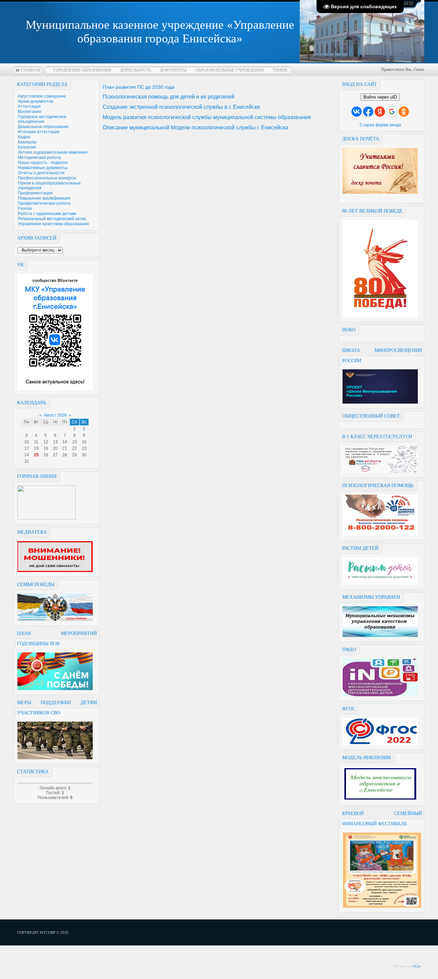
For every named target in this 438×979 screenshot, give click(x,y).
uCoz (417, 966)
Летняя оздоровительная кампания (53, 152)
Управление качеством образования (53, 223)
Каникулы (27, 142)
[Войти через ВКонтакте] (356, 111)
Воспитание (29, 111)
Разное (25, 208)
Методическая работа (39, 157)
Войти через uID (380, 97)
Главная (30, 70)
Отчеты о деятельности (41, 172)
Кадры (24, 137)
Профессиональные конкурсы (47, 178)
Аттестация (29, 106)
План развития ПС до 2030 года (139, 87)
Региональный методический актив (52, 218)
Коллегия (27, 147)
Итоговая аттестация (39, 131)
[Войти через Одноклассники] (404, 111)
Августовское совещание (42, 96)
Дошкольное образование (43, 126)
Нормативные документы (42, 167)
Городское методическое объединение (42, 119)
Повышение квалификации (44, 198)
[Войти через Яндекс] (380, 111)
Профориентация (35, 193)
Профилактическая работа (44, 203)
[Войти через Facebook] (368, 111)
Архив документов (35, 101)
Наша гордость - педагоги (43, 162)
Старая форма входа (380, 125)
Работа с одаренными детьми (47, 213)
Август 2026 (55, 415)
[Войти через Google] (391, 111)
